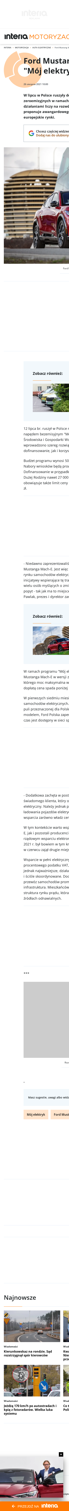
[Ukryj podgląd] (61, 1454)
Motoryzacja (22, 47)
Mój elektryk (36, 1114)
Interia (7, 47)
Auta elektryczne (41, 47)
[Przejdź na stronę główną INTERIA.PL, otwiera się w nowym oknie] (16, 36)
